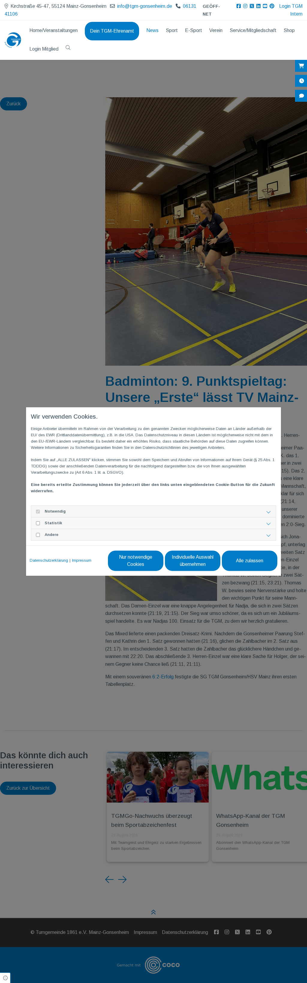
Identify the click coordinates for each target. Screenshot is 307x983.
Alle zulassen (249, 560)
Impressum (81, 560)
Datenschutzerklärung (49, 560)
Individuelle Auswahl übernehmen (192, 560)
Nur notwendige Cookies (135, 560)
